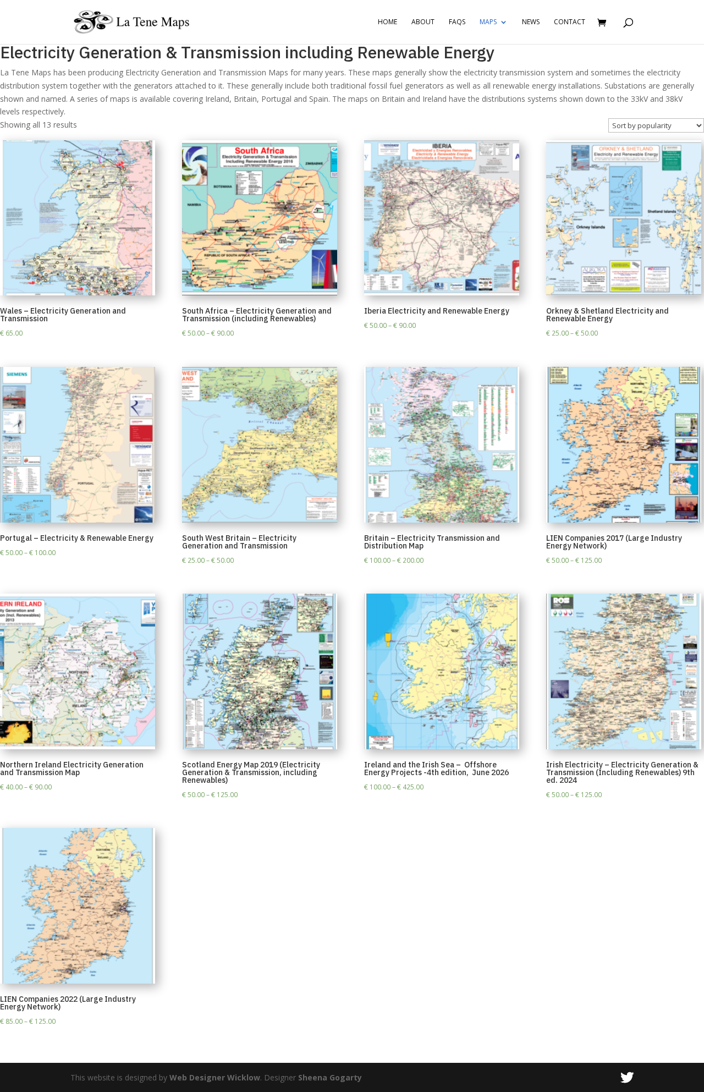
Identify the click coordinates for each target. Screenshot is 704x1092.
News (531, 22)
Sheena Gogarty (330, 1077)
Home (387, 22)
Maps (488, 22)
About (423, 22)
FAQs (457, 22)
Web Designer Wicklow (214, 1077)
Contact (569, 22)
